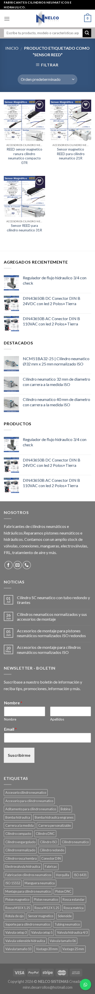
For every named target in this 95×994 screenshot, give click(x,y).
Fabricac (51, 866)
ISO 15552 (12, 883)
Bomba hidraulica (17, 817)
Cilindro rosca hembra (21, 858)
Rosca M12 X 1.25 (46, 908)
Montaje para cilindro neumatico (28, 891)
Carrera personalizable (54, 825)
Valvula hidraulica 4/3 (72, 932)
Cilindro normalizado (20, 850)
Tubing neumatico (67, 924)
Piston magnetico (17, 899)
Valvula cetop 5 (41, 932)
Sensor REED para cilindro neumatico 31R (24, 228)
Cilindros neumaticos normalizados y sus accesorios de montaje (52, 616)
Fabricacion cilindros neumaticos (28, 875)
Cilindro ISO (48, 842)
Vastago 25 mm (73, 949)
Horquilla (62, 875)
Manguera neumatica (40, 883)
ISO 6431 (80, 875)
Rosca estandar (74, 899)
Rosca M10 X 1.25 (17, 908)
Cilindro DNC (45, 834)
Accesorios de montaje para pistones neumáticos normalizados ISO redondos (51, 633)
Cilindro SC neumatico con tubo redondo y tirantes (53, 600)
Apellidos (57, 719)
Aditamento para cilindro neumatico (30, 809)
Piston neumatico (46, 899)
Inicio (11, 48)
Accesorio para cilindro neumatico (29, 801)
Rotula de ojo (14, 916)
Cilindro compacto (18, 834)
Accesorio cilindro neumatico (25, 792)
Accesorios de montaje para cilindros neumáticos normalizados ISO (49, 649)
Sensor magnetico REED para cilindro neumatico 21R (71, 153)
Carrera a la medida (19, 825)
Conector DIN (51, 858)
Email (10, 729)
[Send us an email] (17, 565)
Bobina (65, 809)
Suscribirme (19, 755)
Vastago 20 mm (47, 949)
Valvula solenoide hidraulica (25, 941)
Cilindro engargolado (20, 842)
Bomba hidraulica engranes (54, 817)
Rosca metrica (74, 908)
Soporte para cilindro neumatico (27, 924)
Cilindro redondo (52, 850)
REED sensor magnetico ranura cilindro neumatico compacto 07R (24, 156)
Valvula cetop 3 (16, 932)
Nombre (13, 702)
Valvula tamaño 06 (63, 941)
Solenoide (65, 916)
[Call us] (27, 565)
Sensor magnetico (40, 916)
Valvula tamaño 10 (18, 949)
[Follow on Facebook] (8, 565)
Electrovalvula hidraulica (22, 866)
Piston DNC (63, 891)
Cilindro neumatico (75, 842)
